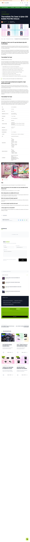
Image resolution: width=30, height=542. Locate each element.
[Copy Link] (26, 220)
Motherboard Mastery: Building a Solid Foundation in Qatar (7, 346)
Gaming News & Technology (18, 300)
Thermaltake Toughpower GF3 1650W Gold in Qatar (8, 368)
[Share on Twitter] (20, 220)
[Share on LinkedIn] (22, 220)
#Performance (5, 215)
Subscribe (14, 316)
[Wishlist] (25, 3)
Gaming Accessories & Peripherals (8, 300)
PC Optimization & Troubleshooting (8, 304)
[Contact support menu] (27, 539)
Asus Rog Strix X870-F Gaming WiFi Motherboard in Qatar (22, 368)
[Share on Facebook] (18, 220)
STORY (10, 352)
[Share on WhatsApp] (24, 220)
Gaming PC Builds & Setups (7, 302)
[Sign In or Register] (22, 3)
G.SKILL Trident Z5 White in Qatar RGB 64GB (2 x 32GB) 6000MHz (22, 346)
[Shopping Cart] (27, 3)
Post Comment (22, 260)
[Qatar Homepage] (5, 2)
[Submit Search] (26, 5)
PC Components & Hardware (16, 302)
